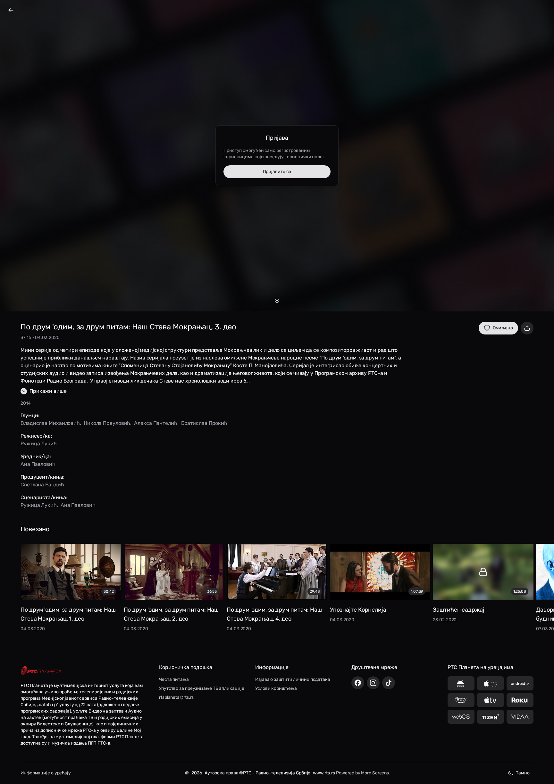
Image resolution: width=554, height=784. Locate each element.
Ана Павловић (38, 464)
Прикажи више (48, 391)
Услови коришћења (276, 688)
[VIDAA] (520, 717)
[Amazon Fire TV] (461, 700)
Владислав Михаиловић (50, 423)
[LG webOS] (461, 717)
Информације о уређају (46, 773)
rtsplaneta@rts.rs (176, 697)
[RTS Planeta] (41, 670)
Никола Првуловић (107, 423)
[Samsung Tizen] (490, 717)
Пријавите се (277, 171)
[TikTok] (388, 682)
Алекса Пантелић (155, 423)
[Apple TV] (490, 700)
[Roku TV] (520, 700)
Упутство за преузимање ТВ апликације (201, 688)
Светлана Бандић (42, 485)
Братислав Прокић (204, 423)
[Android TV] (520, 683)
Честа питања (174, 679)
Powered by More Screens (362, 773)
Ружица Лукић (39, 444)
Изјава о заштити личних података (292, 679)
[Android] (461, 683)
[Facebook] (357, 682)
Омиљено (503, 328)
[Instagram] (373, 682)
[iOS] (490, 683)
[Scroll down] (277, 301)
